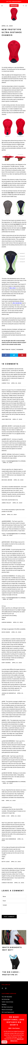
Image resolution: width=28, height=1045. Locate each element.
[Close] (25, 1015)
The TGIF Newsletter (7, 996)
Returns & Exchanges (7, 1009)
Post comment (9, 916)
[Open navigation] (2, 5)
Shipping (4, 1004)
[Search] (23, 5)
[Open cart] (26, 5)
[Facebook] (2, 988)
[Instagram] (5, 988)
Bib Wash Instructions (7, 1007)
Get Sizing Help (5, 999)
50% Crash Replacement (8, 1012)
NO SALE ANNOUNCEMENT (14, 1)
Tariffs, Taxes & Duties (7, 1002)
